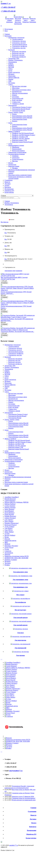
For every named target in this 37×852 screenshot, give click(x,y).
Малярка (15, 168)
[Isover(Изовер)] (10, 676)
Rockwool (11, 50)
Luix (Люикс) (9, 519)
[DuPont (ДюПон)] (11, 669)
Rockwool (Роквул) (11, 525)
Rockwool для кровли (19, 51)
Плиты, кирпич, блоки (15, 112)
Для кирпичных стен (20, 587)
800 (8, 246)
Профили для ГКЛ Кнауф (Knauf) (23, 133)
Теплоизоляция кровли (19, 44)
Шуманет (11, 74)
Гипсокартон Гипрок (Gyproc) (21, 107)
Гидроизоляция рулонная (16, 154)
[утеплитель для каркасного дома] (20, 568)
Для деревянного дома (20, 579)
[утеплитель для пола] (20, 629)
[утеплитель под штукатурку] (20, 606)
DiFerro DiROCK (13, 77)
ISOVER (11, 67)
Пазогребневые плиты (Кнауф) (22, 116)
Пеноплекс (11, 76)
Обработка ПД (31, 834)
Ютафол (7, 565)
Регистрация (9, 29)
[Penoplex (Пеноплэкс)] (12, 688)
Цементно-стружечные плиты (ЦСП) (17, 556)
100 (10, 239)
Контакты (32, 826)
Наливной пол (17, 91)
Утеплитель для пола (19, 41)
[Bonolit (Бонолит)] (11, 664)
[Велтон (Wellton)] (11, 701)
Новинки (11, 171)
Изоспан (7, 539)
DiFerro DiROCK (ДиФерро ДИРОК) (17, 502)
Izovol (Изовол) (9, 512)
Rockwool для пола (18, 55)
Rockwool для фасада (19, 56)
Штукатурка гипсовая (19, 86)
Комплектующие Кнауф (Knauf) (22, 142)
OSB (9, 81)
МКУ (6, 542)
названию (19, 270)
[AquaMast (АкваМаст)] (12, 662)
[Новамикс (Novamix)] (12, 711)
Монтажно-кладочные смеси (21, 90)
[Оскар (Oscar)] (10, 713)
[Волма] (7, 702)
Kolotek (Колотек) (10, 516)
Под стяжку (20, 595)
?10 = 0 (26, 259)
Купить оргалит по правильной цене (24, 800)
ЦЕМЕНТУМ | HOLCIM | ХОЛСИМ (16, 558)
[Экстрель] (8, 746)
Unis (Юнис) (9, 528)
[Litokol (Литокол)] (11, 683)
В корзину (4, 283)
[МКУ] (7, 708)
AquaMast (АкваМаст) (12, 497)
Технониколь (12, 62)
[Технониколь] (14, 736)
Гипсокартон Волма (18, 110)
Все (6, 233)
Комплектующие (13, 166)
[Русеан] (8, 714)
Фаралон (7, 554)
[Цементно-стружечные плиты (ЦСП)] (17, 739)
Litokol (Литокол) (10, 518)
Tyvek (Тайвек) (9, 526)
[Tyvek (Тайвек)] (10, 692)
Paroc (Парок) (9, 521)
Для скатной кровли (20, 625)
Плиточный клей (17, 98)
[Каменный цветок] (11, 706)
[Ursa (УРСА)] (9, 695)
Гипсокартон (12, 105)
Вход (6, 31)
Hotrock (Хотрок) (10, 507)
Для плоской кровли (20, 617)
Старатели (8, 551)
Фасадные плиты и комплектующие (20, 175)
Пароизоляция (16, 149)
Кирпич (14, 121)
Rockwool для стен (18, 53)
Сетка (10, 143)
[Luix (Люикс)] (10, 685)
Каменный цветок (10, 540)
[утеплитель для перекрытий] (20, 644)
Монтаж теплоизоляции (20, 93)
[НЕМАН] (8, 709)
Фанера (10, 79)
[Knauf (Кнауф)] (10, 680)
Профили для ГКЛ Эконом (21, 138)
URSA (10, 69)
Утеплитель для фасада (19, 46)
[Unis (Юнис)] (9, 694)
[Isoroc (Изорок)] (10, 674)
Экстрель (8, 563)
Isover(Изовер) (9, 511)
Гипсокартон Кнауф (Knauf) (21, 109)
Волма (7, 537)
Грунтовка (15, 97)
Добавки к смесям (18, 103)
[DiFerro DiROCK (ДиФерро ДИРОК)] (17, 667)
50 (8, 239)
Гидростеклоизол (17, 159)
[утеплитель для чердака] (20, 651)
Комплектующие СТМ (19, 140)
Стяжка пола (16, 102)
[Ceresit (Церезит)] (11, 666)
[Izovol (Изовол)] (10, 678)
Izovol (10, 70)
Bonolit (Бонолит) (10, 499)
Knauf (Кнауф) (9, 514)
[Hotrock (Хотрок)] (11, 673)
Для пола (20, 633)
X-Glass (7, 533)
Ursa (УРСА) (9, 530)
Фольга (10, 163)
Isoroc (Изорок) (9, 509)
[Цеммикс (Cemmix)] (11, 743)
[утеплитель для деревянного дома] (20, 576)
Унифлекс (15, 156)
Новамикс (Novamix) (11, 546)
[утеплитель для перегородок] (20, 636)
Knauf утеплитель (14, 72)
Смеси (10, 84)
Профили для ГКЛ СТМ (20, 137)
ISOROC (11, 65)
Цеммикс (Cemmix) (11, 559)
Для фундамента (17, 39)
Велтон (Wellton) (10, 535)
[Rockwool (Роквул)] (11, 690)
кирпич (10, 173)
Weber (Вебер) (9, 532)
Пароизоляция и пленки (16, 145)
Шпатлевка (15, 88)
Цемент (14, 95)
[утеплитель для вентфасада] (20, 598)
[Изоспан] (8, 704)
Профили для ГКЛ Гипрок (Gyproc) (23, 135)
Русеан (7, 549)
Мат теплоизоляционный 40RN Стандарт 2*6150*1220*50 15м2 (14, 278)
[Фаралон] (8, 738)
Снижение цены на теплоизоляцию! (23, 798)
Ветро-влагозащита (18, 150)
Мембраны (15, 147)
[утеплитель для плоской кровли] (20, 613)
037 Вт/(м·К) (20, 259)
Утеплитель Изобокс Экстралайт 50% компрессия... (17, 331)
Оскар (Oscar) (9, 547)
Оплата (33, 823)
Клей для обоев (17, 100)
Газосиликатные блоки (19, 119)
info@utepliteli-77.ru (15, 771)
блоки (10, 123)
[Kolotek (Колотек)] (11, 681)
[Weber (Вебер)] (10, 697)
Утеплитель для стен (19, 48)
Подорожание (31, 830)
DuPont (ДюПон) (10, 504)
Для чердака (20, 655)
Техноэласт (15, 157)
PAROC (10, 63)
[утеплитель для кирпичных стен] (20, 583)
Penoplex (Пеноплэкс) (12, 523)
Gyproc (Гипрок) (10, 506)
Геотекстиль (12, 164)
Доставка (33, 819)
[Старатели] (9, 716)
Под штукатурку (20, 610)
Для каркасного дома (20, 572)
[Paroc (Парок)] (10, 687)
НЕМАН (7, 544)
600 (8, 252)
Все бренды (4, 222)
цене (13, 270)
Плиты (14, 114)
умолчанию (8, 270)
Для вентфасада (20, 602)
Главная (7, 201)
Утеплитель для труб (19, 43)
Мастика (15, 161)
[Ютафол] (8, 748)
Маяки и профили (14, 131)
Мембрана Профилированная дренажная (21, 170)
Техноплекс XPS (13, 58)
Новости (33, 815)
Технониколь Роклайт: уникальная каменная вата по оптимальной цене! (19, 787)
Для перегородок (20, 640)
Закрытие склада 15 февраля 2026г (23, 796)
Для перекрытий (20, 648)
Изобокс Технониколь (15, 60)
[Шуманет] (8, 745)
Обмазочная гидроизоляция (17, 152)
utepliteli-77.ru (13, 845)
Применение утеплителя (16, 37)
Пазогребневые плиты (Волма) (22, 117)
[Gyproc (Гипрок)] (11, 671)
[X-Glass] (8, 699)
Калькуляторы (31, 838)
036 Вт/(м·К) (11, 259)
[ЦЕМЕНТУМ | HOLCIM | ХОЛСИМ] (17, 741)
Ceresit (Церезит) (10, 500)
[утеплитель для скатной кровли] (20, 621)
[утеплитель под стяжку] (20, 591)
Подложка (11, 83)
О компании (32, 811)
